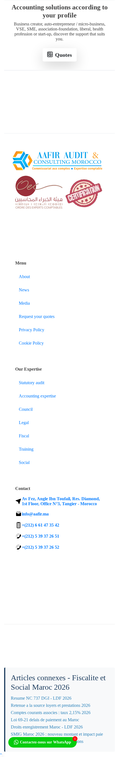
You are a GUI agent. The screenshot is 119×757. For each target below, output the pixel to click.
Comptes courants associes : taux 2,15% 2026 (50, 712)
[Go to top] (1, 754)
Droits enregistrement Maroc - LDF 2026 (47, 727)
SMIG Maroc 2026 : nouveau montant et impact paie (57, 734)
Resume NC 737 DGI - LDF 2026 (41, 698)
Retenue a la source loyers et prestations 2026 (50, 705)
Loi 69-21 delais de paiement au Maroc (45, 719)
